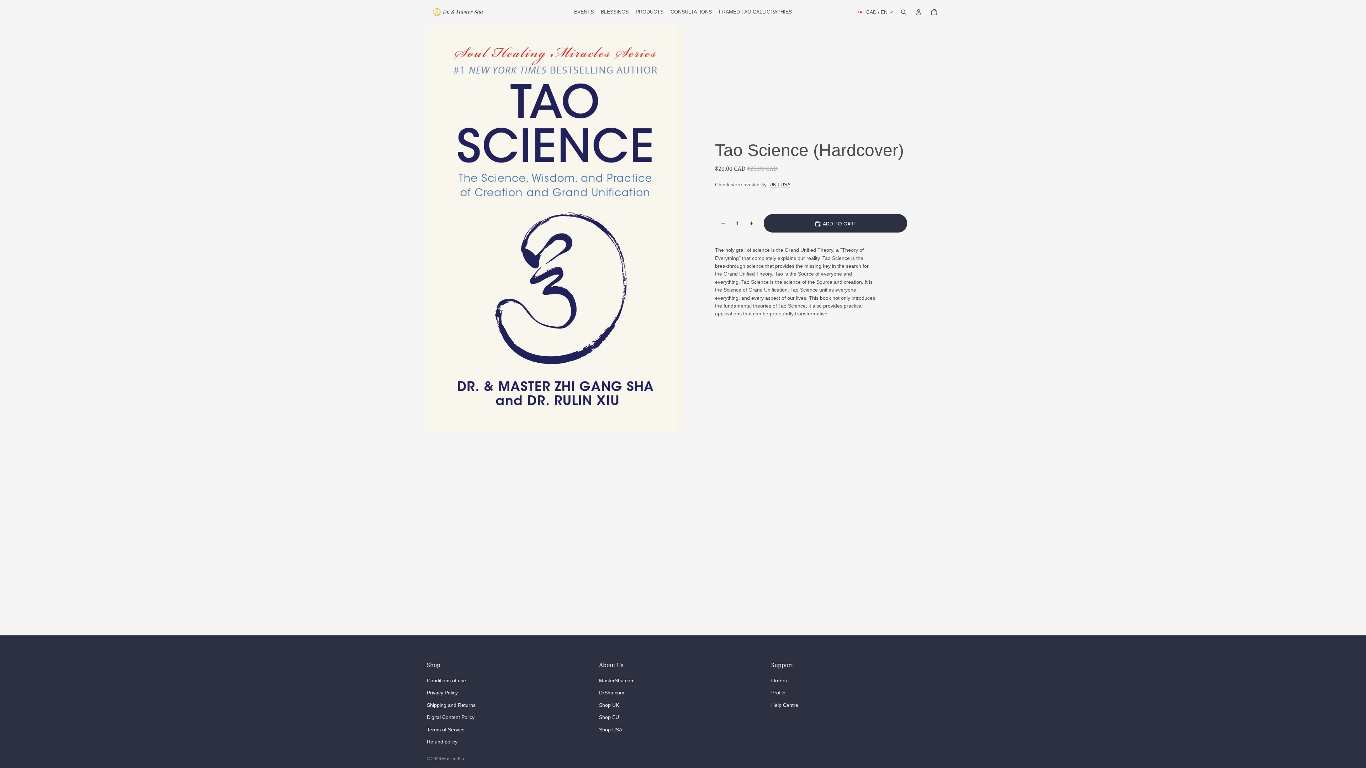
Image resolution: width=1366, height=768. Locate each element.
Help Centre (784, 705)
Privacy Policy (442, 692)
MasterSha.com (617, 680)
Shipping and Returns (451, 705)
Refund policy (442, 741)
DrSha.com (611, 692)
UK (773, 184)
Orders (779, 680)
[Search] (903, 12)
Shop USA (610, 729)
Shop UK (609, 705)
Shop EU (609, 717)
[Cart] (934, 12)
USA (785, 184)
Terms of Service (446, 729)
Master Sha (453, 758)
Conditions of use (446, 680)
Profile (778, 692)
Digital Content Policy (451, 717)
